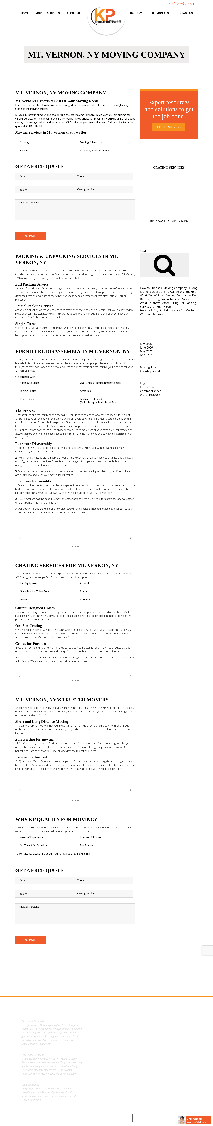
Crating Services (169, 167)
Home (25, 13)
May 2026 (146, 351)
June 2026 (146, 347)
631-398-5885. (82, 853)
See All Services (168, 127)
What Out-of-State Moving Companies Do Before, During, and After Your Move (168, 297)
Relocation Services (169, 221)
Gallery (136, 13)
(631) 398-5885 (34, 126)
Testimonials (159, 13)
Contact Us (184, 13)
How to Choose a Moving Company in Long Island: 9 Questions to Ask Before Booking (168, 289)
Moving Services (48, 13)
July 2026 (146, 344)
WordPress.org (150, 394)
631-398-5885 (181, 3)
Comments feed (150, 391)
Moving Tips (148, 367)
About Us (73, 13)
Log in (144, 383)
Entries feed (148, 387)
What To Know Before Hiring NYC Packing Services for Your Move (168, 304)
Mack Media (114, 1123)
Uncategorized (150, 371)
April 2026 (146, 355)
